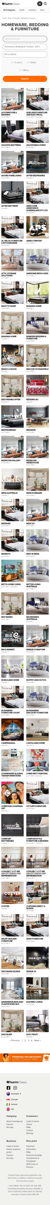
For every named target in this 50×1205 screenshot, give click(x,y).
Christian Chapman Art (12, 807)
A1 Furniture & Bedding (12, 99)
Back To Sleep (12, 291)
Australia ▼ (16, 1093)
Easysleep (12, 1020)
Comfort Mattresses (7, 840)
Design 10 (31, 971)
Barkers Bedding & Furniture (36, 337)
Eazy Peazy (37, 1020)
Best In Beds (37, 539)
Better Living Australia (37, 571)
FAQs (28, 1127)
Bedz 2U (37, 509)
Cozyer (5, 906)
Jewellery (32, 10)
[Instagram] (15, 1088)
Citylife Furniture (37, 793)
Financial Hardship (34, 1155)
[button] (25, 1094)
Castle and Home (37, 730)
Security (9, 1127)
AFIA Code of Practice (32, 1166)
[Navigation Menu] (39, 3)
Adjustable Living (37, 132)
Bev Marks (12, 602)
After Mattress (9, 206)
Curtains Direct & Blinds (35, 907)
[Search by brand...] (25, 39)
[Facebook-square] (8, 1088)
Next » (37, 1040)
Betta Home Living (12, 571)
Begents (12, 539)
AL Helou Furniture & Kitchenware (12, 229)
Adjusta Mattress (11, 145)
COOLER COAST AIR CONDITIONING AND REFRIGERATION (12, 868)
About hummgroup (14, 1121)
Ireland (14, 1104)
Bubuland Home (10, 680)
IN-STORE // (6, 117)
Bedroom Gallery (12, 447)
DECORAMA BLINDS (12, 958)
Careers (9, 1124)
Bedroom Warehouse (37, 447)
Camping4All (12, 728)
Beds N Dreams (37, 478)
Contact (29, 1130)
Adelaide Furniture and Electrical (37, 101)
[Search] (45, 3)
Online (33, 62)
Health (21, 10)
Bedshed (6, 523)
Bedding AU (32, 399)
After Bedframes (35, 175)
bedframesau (8, 430)
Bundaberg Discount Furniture (37, 699)
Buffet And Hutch (37, 667)
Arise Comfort (34, 240)
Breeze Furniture (37, 636)
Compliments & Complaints (32, 1160)
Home (5, 18)
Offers (26, 70)
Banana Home (33, 306)
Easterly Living (34, 1002)
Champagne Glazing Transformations (12, 766)
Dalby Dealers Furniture (12, 926)
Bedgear (37, 415)
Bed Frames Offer (13, 386)
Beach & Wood (9, 369)
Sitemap (29, 1133)
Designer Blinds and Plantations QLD (12, 995)
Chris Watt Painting (37, 760)
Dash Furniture (37, 924)
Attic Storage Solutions (12, 260)
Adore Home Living (12, 162)
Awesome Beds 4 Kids (37, 260)
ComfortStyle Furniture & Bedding (37, 840)
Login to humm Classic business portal (13, 1149)
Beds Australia (9, 493)
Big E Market (8, 649)
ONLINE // (39, 117)
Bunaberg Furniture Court (12, 699)
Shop (10, 18)
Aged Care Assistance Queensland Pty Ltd (37, 199)
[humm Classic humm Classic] (11, 4)
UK (12, 1109)
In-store (18, 62)
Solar (42, 10)
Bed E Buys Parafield (37, 356)
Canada (14, 1099)
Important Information (31, 1148)
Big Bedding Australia (32, 618)
